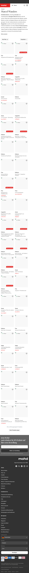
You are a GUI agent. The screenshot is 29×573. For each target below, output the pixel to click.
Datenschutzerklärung (19, 453)
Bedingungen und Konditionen (8, 512)
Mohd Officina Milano (6, 483)
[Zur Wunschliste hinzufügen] (12, 44)
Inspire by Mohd (4, 523)
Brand (2, 525)
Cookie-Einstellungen (5, 569)
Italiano (2, 571)
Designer (3, 9)
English (6, 571)
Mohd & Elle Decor (5, 529)
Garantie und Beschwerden (7, 510)
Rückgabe (3, 503)
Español (17, 571)
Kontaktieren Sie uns (5, 496)
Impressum (21, 567)
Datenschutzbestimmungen (6, 567)
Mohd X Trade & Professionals (8, 481)
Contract (3, 486)
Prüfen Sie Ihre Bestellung (7, 494)
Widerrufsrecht (4, 505)
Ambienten (3, 518)
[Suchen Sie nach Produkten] (24, 5)
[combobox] (2, 537)
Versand (3, 508)
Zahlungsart (3, 501)
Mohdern (3, 488)
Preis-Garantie (4, 479)
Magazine (3, 520)
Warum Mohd (4, 470)
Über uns (3, 472)
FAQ (2, 499)
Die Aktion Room (5, 532)
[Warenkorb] (27, 5)
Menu (15, 5)
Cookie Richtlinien (15, 567)
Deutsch (13, 571)
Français (9, 571)
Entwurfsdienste (4, 477)
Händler (3, 475)
